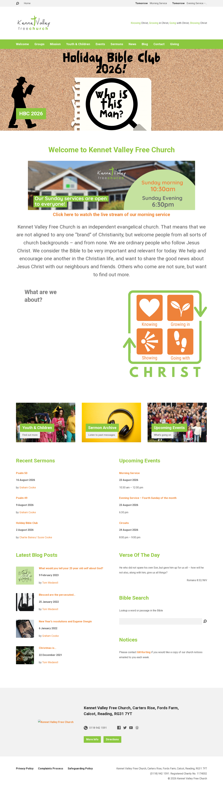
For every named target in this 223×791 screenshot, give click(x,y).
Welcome (22, 44)
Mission (55, 44)
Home (27, 3)
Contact (159, 44)
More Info (92, 739)
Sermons (117, 44)
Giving (174, 44)
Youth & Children (78, 44)
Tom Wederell (50, 582)
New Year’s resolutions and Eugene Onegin (65, 621)
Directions (112, 739)
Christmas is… (47, 648)
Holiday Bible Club (27, 523)
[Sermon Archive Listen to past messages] (111, 439)
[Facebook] (119, 727)
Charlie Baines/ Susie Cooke (35, 537)
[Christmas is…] (25, 661)
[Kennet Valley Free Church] (55, 722)
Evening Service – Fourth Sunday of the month (147, 498)
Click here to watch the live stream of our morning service (111, 214)
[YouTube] (131, 727)
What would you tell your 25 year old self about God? (71, 568)
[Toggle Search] (17, 3)
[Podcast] (137, 727)
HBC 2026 (31, 113)
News (132, 44)
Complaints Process (50, 768)
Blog (145, 44)
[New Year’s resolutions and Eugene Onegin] (25, 635)
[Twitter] (125, 727)
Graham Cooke (27, 487)
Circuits (124, 523)
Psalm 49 (21, 498)
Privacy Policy (24, 768)
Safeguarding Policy (80, 768)
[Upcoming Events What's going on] (177, 439)
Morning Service (129, 473)
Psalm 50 (21, 473)
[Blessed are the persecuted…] (25, 608)
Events (100, 44)
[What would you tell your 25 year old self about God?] (25, 581)
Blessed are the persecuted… (57, 594)
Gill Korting (144, 652)
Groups (39, 44)
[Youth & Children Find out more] (45, 439)
